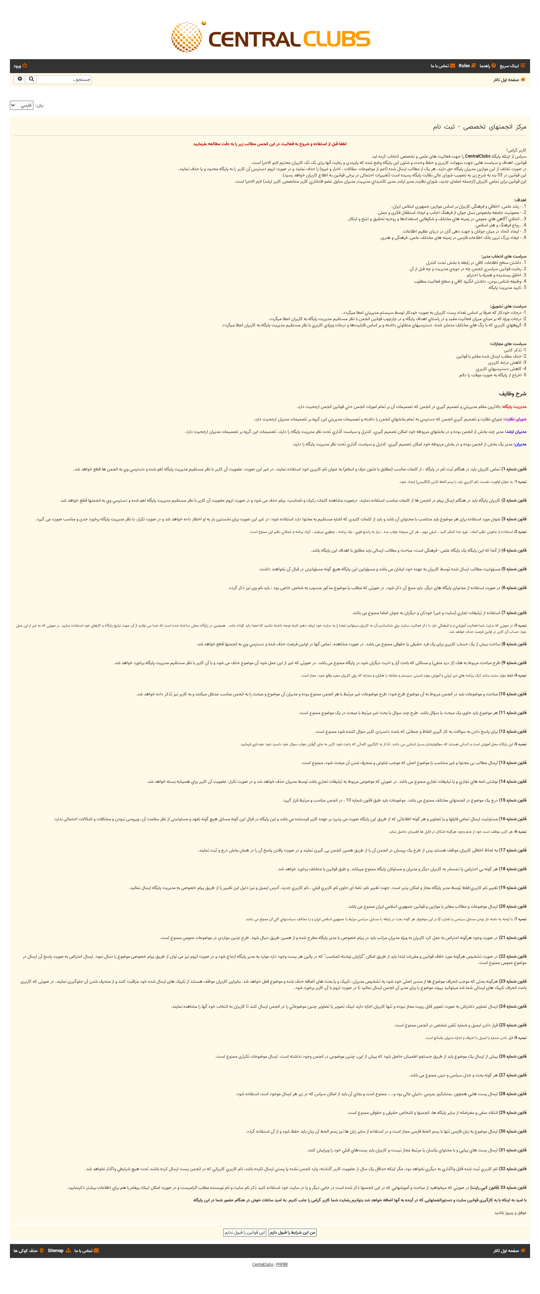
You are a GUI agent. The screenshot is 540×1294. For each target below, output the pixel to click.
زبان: (39, 105)
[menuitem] (488, 66)
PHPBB (282, 1265)
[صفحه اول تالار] (270, 36)
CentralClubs (262, 1265)
